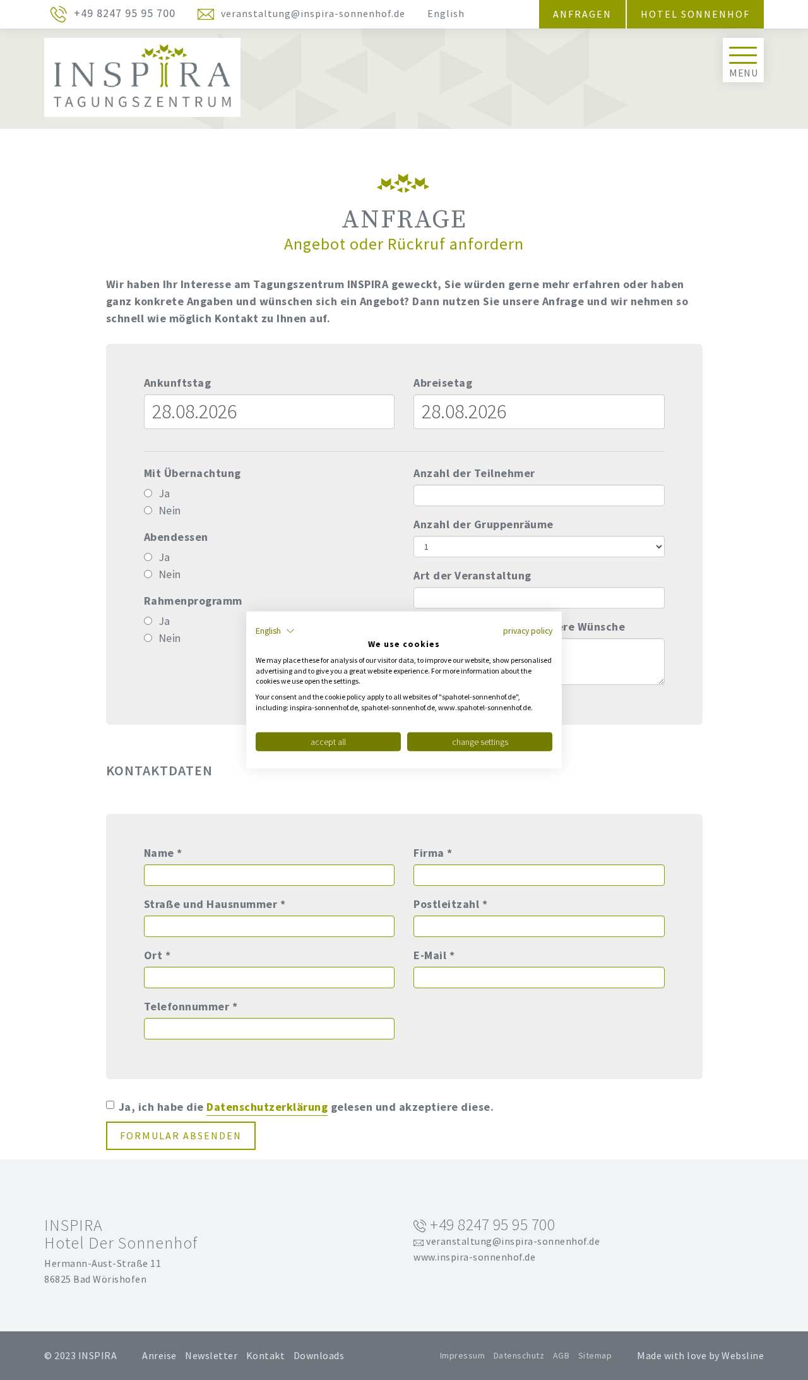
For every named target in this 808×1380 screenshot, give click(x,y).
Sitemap (595, 1355)
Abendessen (176, 537)
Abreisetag (442, 382)
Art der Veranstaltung (472, 575)
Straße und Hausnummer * (215, 904)
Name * (163, 852)
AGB (561, 1355)
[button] (275, 631)
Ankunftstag (177, 382)
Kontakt (265, 1355)
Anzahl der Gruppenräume (483, 524)
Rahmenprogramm (193, 600)
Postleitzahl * (450, 904)
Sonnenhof (715, 14)
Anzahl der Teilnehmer (474, 473)
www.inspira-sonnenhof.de (474, 1256)
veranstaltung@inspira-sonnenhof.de (512, 1241)
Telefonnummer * (191, 1006)
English (446, 13)
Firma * (433, 852)
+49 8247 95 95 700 (491, 1225)
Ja (164, 493)
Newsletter (211, 1355)
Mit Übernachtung (192, 473)
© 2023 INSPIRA (80, 1355)
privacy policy (527, 630)
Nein (169, 510)
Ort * (157, 955)
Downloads (319, 1355)
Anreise (159, 1355)
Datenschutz (519, 1355)
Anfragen (582, 14)
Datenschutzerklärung (267, 1106)
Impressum (462, 1355)
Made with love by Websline (700, 1355)
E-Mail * (433, 955)
